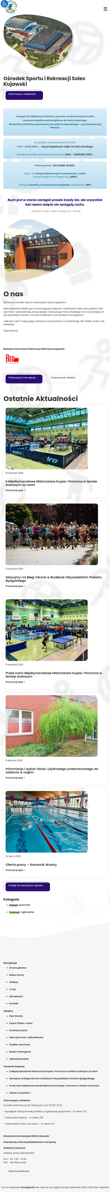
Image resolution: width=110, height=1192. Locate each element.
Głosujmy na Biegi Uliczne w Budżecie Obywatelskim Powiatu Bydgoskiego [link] (54, 579)
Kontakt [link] (13, 1003)
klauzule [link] (44, 1136)
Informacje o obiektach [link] (22, 94)
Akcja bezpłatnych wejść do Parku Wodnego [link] (67, 146)
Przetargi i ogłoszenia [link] (21, 912)
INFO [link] (88, 184)
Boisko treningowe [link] (20, 1051)
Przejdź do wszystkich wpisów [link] (26, 885)
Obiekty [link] (13, 982)
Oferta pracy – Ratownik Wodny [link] (31, 864)
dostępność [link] (28, 1187)
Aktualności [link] (16, 996)
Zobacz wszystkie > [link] (20, 1092)
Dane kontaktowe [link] (19, 1171)
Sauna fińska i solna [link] (20, 1023)
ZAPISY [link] (73, 176)
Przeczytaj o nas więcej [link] (22, 377)
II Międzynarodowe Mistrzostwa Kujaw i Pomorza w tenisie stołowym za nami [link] (51, 483)
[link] (4, 3)
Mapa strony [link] (16, 975)
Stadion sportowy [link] (19, 1044)
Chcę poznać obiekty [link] (62, 377)
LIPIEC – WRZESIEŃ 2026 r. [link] (79, 154)
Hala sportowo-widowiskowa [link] (26, 1037)
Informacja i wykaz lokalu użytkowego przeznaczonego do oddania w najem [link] (52, 771)
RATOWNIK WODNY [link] (64, 165)
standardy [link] (50, 1142)
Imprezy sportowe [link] (19, 905)
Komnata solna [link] (18, 1030)
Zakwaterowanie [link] (19, 1059)
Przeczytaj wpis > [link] (15, 490)
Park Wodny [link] (16, 1016)
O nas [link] (12, 989)
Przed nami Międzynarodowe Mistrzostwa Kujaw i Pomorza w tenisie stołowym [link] (54, 675)
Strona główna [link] (17, 967)
